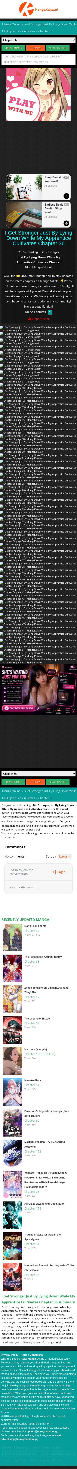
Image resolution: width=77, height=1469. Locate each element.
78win (7, 1447)
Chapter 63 (31, 961)
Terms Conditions (32, 1354)
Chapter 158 (32, 1208)
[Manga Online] (38, 9)
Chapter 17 (31, 997)
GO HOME (35, 48)
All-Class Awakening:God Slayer (44, 1203)
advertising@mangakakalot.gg (19, 1439)
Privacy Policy (9, 1354)
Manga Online (11, 791)
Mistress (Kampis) (35, 1049)
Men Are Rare (32, 1080)
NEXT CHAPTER (57, 48)
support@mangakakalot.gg (41, 1431)
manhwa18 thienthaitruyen (20, 1454)
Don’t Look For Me (35, 926)
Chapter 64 (31, 1275)
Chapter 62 (31, 1023)
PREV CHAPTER (13, 48)
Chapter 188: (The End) (39, 1054)
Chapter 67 (31, 931)
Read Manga (28, 1358)
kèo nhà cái (21, 1447)
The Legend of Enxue (37, 1018)
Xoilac (23, 1460)
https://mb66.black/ (51, 1460)
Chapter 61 (31, 1085)
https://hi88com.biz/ (61, 1454)
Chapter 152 (32, 1151)
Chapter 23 (31, 1192)
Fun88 (35, 1447)
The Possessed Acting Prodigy (43, 956)
